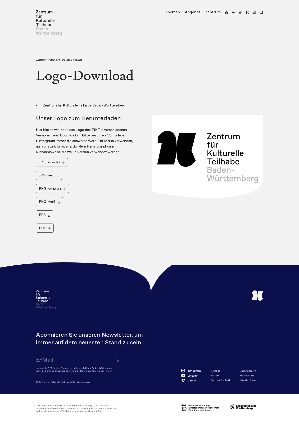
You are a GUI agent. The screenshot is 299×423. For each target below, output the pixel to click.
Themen (172, 12)
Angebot (192, 12)
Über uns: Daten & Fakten (65, 60)
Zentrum (213, 12)
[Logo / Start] (49, 23)
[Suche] (261, 12)
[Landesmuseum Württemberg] (243, 407)
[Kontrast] (247, 12)
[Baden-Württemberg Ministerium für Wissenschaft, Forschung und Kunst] (203, 407)
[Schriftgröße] (233, 12)
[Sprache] (254, 12)
